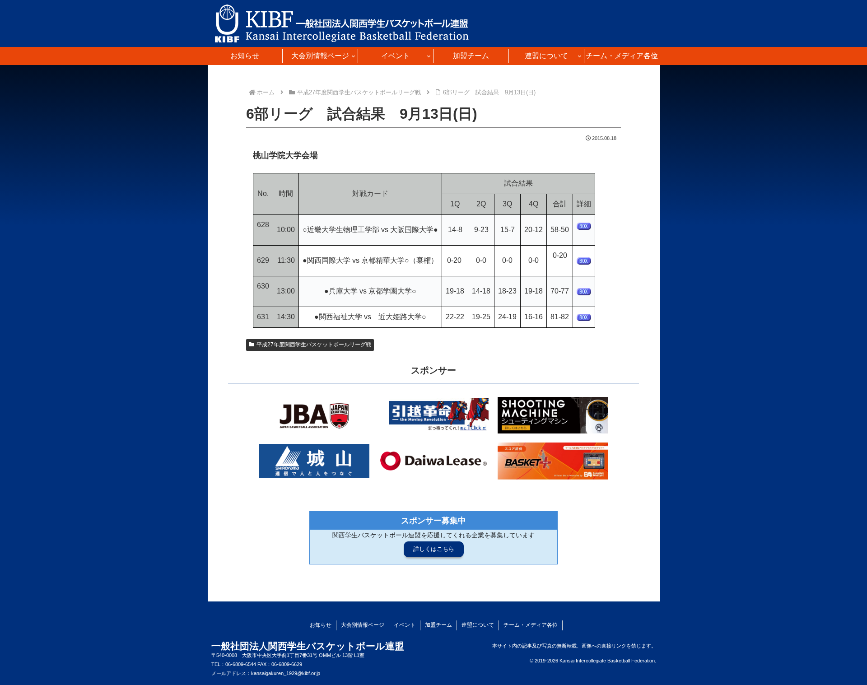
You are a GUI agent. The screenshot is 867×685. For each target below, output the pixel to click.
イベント (404, 625)
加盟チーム (438, 625)
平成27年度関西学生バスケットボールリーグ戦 (313, 344)
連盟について (477, 625)
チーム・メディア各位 (530, 625)
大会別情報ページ (362, 625)
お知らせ (320, 625)
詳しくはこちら (433, 548)
